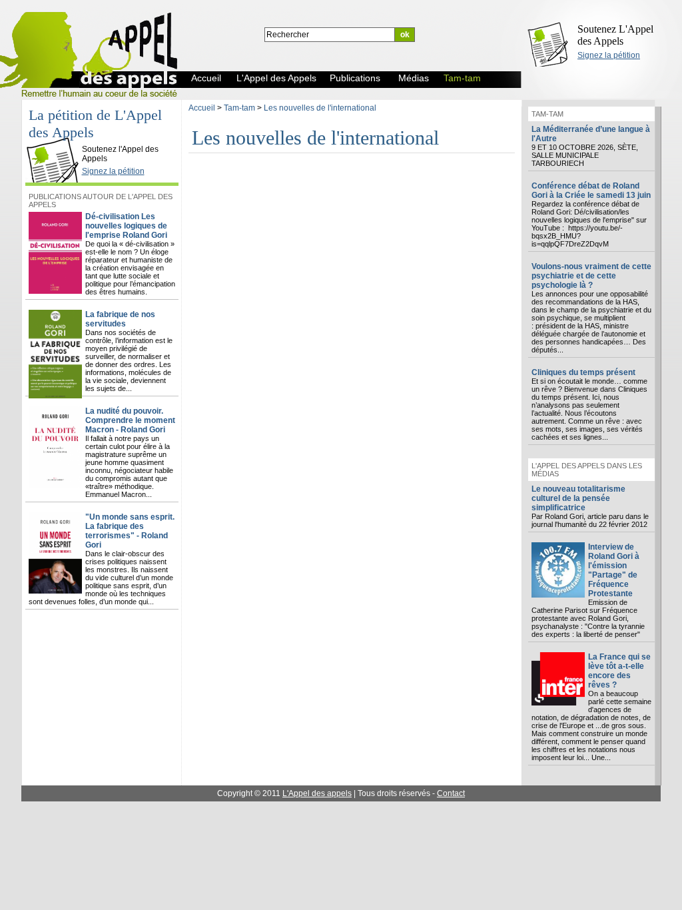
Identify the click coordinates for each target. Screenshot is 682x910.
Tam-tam (239, 108)
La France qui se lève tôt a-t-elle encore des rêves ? (619, 670)
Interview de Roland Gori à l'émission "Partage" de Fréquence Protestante (613, 570)
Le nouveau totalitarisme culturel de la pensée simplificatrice (578, 498)
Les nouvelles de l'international (320, 108)
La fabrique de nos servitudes (120, 319)
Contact (451, 793)
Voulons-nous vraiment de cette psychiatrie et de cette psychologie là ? (591, 276)
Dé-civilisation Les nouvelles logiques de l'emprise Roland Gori (126, 226)
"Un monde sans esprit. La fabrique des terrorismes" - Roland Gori (129, 531)
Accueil (201, 108)
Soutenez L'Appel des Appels (615, 35)
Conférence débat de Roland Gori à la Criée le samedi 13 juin (591, 190)
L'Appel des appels (317, 793)
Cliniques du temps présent (583, 372)
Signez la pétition (608, 55)
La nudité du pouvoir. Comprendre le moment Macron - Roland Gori (130, 420)
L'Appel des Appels (56, 138)
